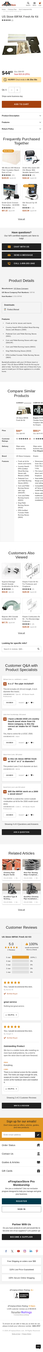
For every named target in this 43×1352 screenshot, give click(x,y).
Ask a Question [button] (21, 832)
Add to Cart (21, 104)
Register (21, 1201)
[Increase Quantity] (17, 90)
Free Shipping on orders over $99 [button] (21, 1261)
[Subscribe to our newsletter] (38, 1135)
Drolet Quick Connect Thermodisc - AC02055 (10, 204)
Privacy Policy (26, 1334)
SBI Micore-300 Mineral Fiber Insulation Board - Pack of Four (11, 170)
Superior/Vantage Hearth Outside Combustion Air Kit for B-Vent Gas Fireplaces (10, 584)
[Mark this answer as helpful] (26, 702)
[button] (21, 255)
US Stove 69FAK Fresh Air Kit (22, 419)
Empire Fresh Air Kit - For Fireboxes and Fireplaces (30, 584)
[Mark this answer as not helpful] (31, 702)
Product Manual (13, 309)
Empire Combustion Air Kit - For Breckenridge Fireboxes (31, 619)
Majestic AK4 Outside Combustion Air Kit (10, 618)
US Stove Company (21, 288)
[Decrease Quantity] (11, 90)
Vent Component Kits (25, 9)
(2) (12, 20)
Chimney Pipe (12, 9)
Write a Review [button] (21, 1106)
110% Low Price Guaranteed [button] (21, 1269)
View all (21, 219)
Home (4, 9)
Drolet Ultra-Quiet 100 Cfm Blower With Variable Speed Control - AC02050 (31, 170)
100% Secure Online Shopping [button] (21, 1278)
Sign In (22, 1209)
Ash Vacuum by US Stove (29, 204)
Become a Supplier (21, 1237)
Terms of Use (16, 1334)
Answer (9, 702)
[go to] (11, 157)
